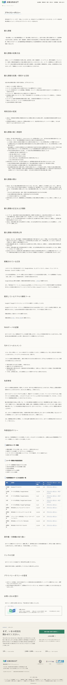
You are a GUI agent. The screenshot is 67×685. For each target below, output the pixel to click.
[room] (35, 677)
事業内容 (22, 679)
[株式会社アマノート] (10, 2)
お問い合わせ (22, 609)
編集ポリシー (20, 681)
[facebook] (30, 677)
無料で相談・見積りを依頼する (51, 631)
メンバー (17, 679)
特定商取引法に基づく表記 (50, 681)
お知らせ (49, 679)
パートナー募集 (43, 679)
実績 (26, 679)
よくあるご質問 (52, 636)
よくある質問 (7, 681)
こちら (37, 281)
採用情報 (37, 679)
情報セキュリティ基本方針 (29, 681)
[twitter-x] (32, 677)
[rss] (36, 677)
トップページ (7, 679)
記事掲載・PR (31, 679)
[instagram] (33, 677)
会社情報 (13, 679)
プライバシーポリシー (52, 487)
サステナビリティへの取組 (57, 679)
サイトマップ (59, 681)
